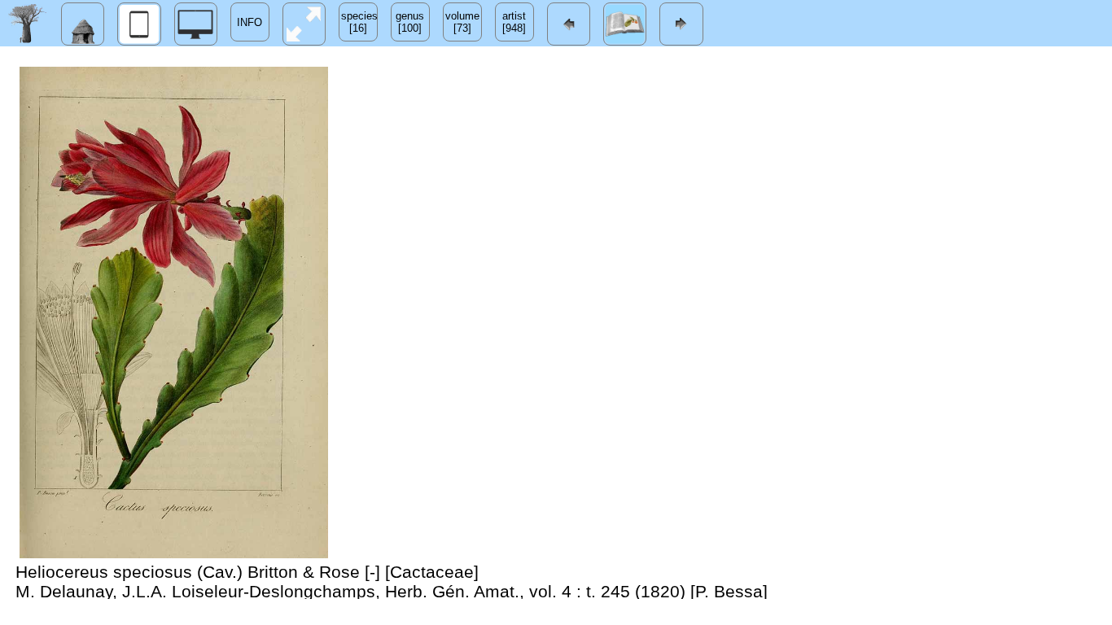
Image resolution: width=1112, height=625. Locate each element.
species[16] (359, 22)
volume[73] (462, 22)
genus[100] (410, 22)
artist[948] (514, 22)
